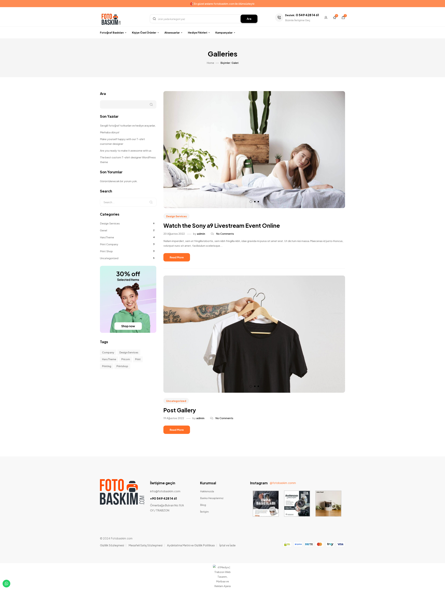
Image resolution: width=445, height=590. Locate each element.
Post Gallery (179, 410)
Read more (177, 257)
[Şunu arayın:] (128, 202)
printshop (122, 366)
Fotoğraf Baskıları (112, 32)
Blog (203, 504)
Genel (103, 230)
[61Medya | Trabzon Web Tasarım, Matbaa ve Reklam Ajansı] (222, 586)
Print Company (109, 244)
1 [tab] (251, 201)
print (138, 359)
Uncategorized (176, 400)
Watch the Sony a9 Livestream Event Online (221, 225)
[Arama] (151, 202)
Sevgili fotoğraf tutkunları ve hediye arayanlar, (128, 125)
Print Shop (106, 251)
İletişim (204, 511)
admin (201, 233)
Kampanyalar (224, 32)
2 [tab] (255, 201)
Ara (249, 19)
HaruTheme (107, 237)
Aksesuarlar (172, 32)
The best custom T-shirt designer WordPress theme (128, 160)
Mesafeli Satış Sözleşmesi (145, 545)
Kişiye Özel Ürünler (144, 32)
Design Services (176, 216)
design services (128, 352)
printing (106, 366)
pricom (125, 359)
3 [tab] (258, 201)
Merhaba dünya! (109, 132)
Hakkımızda (207, 491)
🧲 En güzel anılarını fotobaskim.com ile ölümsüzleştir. (222, 3)
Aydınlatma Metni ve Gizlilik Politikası (191, 545)
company (108, 352)
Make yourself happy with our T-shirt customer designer (122, 141)
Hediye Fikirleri (197, 32)
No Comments (225, 233)
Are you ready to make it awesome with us (125, 150)
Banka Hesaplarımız (212, 498)
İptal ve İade (227, 545)
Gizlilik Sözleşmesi (112, 545)
